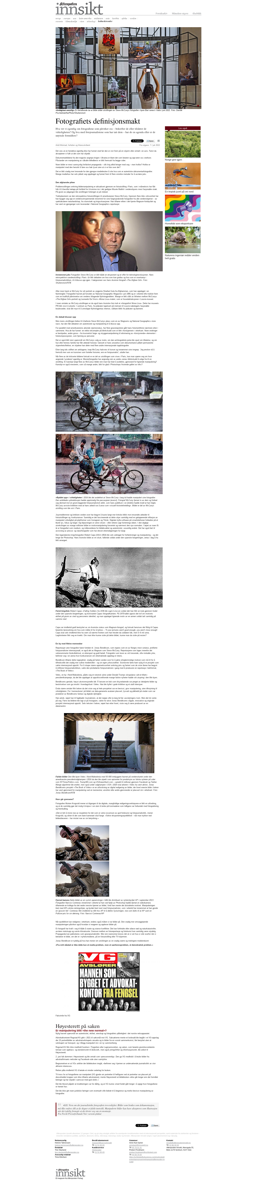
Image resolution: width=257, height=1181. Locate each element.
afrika (124, 18)
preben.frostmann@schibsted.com (143, 1152)
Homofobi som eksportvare (179, 223)
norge (58, 18)
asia (108, 18)
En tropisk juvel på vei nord (179, 191)
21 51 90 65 (100, 1145)
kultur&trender (105, 21)
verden (133, 18)
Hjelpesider (96, 1150)
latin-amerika (85, 18)
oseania (59, 21)
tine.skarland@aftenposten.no (67, 1152)
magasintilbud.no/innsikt (102, 1143)
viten (82, 21)
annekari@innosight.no (138, 1145)
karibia (115, 18)
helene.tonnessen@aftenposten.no (69, 1145)
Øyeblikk (197, 13)
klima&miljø (71, 21)
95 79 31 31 (137, 1148)
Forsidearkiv (161, 13)
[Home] (79, 14)
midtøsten (98, 18)
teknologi (91, 21)
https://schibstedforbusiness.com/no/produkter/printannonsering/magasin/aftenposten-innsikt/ (147, 1159)
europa (67, 18)
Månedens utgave (180, 13)
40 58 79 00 (137, 1155)
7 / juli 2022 (155, 145)
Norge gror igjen (173, 159)
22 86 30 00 (174, 1145)
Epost (151, 141)
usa (74, 18)
